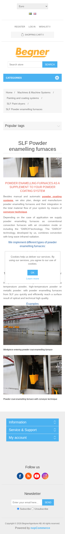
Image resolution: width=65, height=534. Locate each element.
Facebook (20, 476)
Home (9, 92)
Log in (32, 27)
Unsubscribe (41, 508)
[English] (35, 13)
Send (48, 502)
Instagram (45, 476)
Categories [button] (14, 77)
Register (20, 27)
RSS (28, 476)
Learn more (32, 278)
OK (32, 272)
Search (50, 64)
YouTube (36, 476)
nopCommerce (40, 527)
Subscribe (25, 508)
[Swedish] (30, 13)
